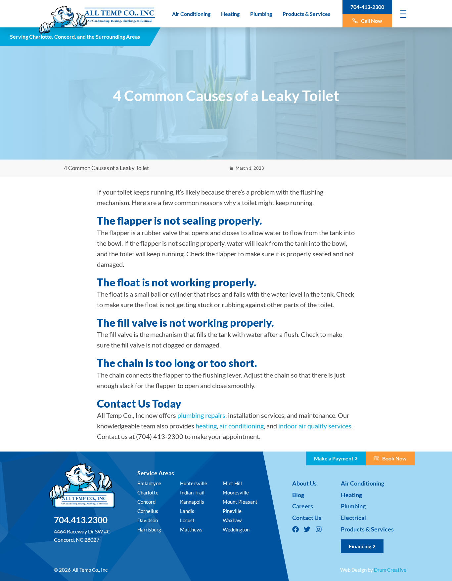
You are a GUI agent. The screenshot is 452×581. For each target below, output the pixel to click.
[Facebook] (295, 529)
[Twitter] (307, 529)
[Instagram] (318, 529)
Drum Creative (390, 570)
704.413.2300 (81, 520)
